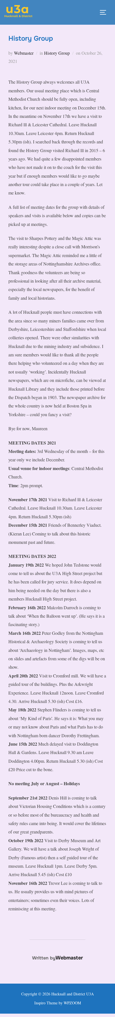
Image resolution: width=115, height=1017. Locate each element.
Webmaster (23, 53)
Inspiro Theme (46, 1002)
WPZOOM (72, 1002)
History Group (57, 53)
